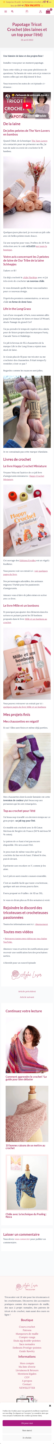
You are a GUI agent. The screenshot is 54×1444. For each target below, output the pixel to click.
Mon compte (27, 1363)
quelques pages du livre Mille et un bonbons (24, 707)
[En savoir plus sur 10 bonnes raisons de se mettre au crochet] (27, 1113)
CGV (27, 1377)
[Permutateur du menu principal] (6, 11)
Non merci (27, 1430)
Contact (27, 1384)
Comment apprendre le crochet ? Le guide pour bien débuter (26, 1078)
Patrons (27, 1330)
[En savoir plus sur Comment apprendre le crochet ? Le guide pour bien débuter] (27, 1045)
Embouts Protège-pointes (27, 1347)
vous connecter (22, 1239)
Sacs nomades (27, 1344)
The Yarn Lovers (39, 140)
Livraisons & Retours (27, 1370)
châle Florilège (30, 277)
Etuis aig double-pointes (27, 1340)
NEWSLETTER (27, 1387)
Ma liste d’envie (27, 1366)
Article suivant (27, 997)
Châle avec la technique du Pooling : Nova (26, 1215)
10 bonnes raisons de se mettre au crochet (25, 1147)
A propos (27, 1380)
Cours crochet (27, 1326)
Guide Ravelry (27, 1351)
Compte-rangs (27, 1337)
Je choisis (27, 1437)
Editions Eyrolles (28, 560)
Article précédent (27, 991)
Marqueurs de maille (27, 1333)
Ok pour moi (27, 1423)
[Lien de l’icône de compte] (40, 11)
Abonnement (41, 924)
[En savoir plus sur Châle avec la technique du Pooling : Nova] (27, 1182)
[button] (50, 1405)
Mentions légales (27, 1373)
